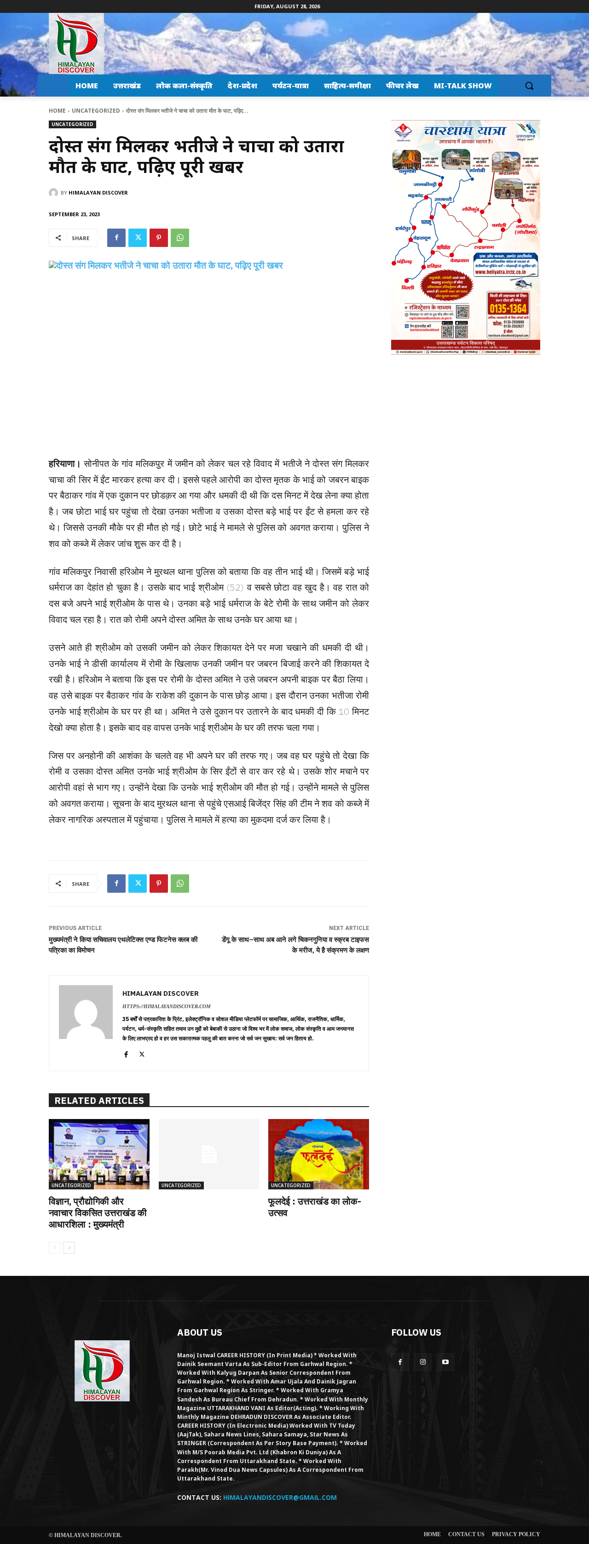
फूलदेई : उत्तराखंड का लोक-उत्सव (314, 1207)
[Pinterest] (159, 238)
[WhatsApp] (180, 238)
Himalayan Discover (98, 192)
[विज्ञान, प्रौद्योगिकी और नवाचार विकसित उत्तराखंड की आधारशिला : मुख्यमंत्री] (99, 1154)
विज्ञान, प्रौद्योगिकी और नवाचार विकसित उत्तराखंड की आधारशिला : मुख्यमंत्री (98, 1212)
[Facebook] (116, 238)
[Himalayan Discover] (76, 43)
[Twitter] (137, 238)
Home (57, 111)
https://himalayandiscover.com (166, 1006)
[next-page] (69, 1248)
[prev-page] (54, 1248)
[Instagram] (423, 1362)
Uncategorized (96, 111)
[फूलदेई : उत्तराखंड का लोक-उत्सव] (318, 1154)
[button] (529, 86)
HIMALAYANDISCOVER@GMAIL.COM (280, 1497)
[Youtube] (445, 1362)
